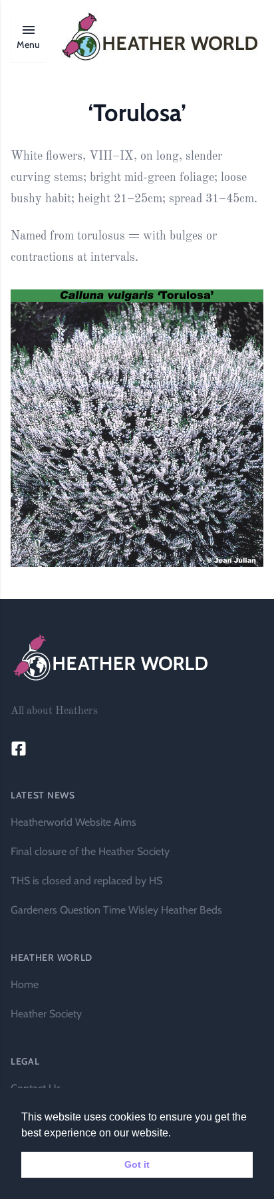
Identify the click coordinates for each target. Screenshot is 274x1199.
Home (25, 984)
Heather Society (46, 1013)
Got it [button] (137, 1164)
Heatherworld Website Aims (73, 822)
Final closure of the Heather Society (90, 851)
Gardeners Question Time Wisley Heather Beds (116, 910)
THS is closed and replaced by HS (86, 880)
